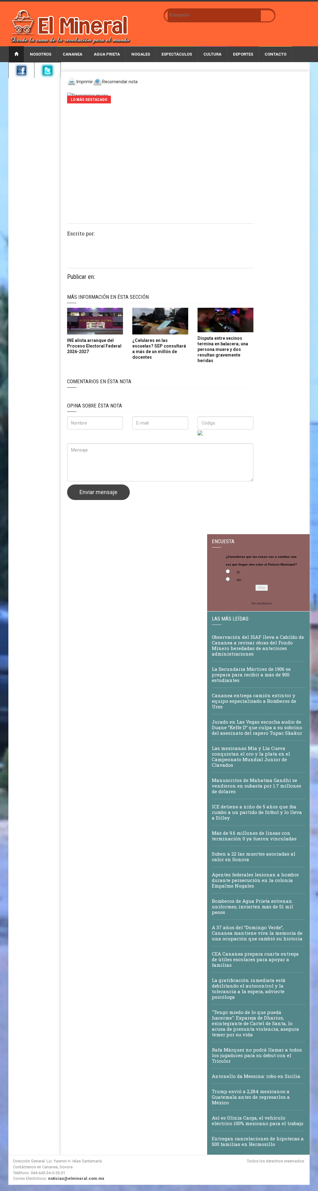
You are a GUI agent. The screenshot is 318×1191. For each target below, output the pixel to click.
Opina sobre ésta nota (94, 405)
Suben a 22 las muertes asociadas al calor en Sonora (253, 856)
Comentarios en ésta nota (99, 381)
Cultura (212, 54)
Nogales (140, 54)
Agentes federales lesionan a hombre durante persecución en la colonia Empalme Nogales (255, 880)
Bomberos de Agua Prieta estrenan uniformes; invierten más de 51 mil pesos (252, 906)
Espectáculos (176, 54)
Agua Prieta (107, 54)
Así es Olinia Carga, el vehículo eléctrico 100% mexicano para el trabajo (257, 1120)
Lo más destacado (89, 99)
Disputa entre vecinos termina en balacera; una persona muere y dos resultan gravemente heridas (223, 349)
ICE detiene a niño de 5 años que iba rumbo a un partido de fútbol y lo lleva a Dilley (257, 812)
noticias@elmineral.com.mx (76, 1178)
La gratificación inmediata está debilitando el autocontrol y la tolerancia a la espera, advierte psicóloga (248, 988)
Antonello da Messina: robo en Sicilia (256, 1076)
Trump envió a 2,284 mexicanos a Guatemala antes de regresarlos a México (251, 1097)
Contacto (275, 54)
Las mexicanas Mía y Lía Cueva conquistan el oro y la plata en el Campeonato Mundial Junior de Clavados (251, 756)
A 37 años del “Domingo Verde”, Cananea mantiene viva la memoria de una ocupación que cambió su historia (257, 933)
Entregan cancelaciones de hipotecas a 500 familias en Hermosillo (258, 1141)
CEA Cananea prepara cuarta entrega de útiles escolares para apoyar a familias (255, 959)
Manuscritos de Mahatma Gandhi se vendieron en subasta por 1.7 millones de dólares (256, 785)
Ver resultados (261, 603)
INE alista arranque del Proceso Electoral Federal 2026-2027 (94, 346)
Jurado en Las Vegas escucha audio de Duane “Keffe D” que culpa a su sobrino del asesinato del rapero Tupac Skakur (257, 727)
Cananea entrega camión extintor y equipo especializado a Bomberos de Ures (254, 701)
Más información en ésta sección (108, 297)
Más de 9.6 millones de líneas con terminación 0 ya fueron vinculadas (254, 835)
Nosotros (40, 54)
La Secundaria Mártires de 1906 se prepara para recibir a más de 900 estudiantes (251, 674)
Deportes (243, 54)
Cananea (72, 54)
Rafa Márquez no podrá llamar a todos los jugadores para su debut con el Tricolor (257, 1055)
